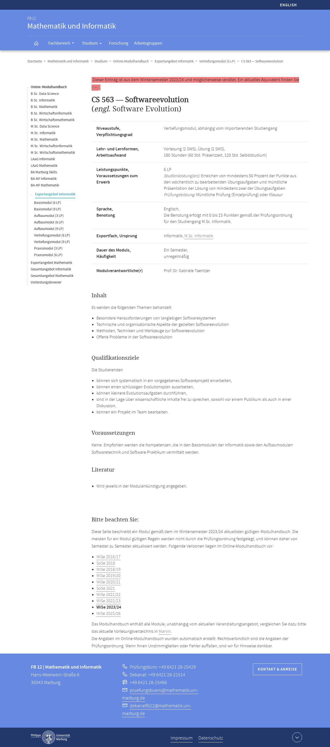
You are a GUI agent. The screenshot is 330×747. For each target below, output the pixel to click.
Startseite (34, 61)
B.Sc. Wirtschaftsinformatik (51, 113)
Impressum (182, 738)
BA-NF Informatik (44, 178)
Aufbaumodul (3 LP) (49, 215)
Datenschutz (210, 738)
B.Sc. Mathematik (44, 107)
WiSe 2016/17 (108, 557)
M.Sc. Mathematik (44, 139)
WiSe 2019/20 (108, 576)
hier (95, 87)
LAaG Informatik (43, 159)
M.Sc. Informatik (43, 133)
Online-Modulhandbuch (131, 61)
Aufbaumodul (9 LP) (49, 229)
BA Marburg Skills (44, 172)
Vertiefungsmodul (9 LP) (52, 242)
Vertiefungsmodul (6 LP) (217, 61)
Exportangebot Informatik (174, 61)
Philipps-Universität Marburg (50, 737)
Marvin (165, 631)
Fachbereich (59, 43)
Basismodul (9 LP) (47, 209)
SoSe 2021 (105, 588)
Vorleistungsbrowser (46, 282)
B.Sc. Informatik (43, 100)
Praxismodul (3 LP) (48, 248)
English (288, 5)
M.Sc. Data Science (45, 126)
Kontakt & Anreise (277, 669)
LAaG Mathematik (44, 165)
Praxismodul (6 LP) (48, 255)
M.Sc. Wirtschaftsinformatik (51, 146)
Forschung (118, 43)
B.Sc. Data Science (45, 93)
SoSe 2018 (105, 563)
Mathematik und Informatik (68, 61)
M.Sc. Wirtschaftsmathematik (53, 152)
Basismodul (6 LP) (47, 202)
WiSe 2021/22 (108, 595)
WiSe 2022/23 (108, 601)
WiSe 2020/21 (108, 582)
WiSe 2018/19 (108, 569)
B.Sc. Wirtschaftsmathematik (52, 120)
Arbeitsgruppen (148, 43)
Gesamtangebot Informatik (51, 269)
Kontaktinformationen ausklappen (297, 737)
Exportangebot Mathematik (51, 262)
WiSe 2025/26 (108, 614)
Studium (90, 43)
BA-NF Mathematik (45, 185)
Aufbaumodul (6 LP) (49, 222)
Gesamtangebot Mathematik (52, 276)
